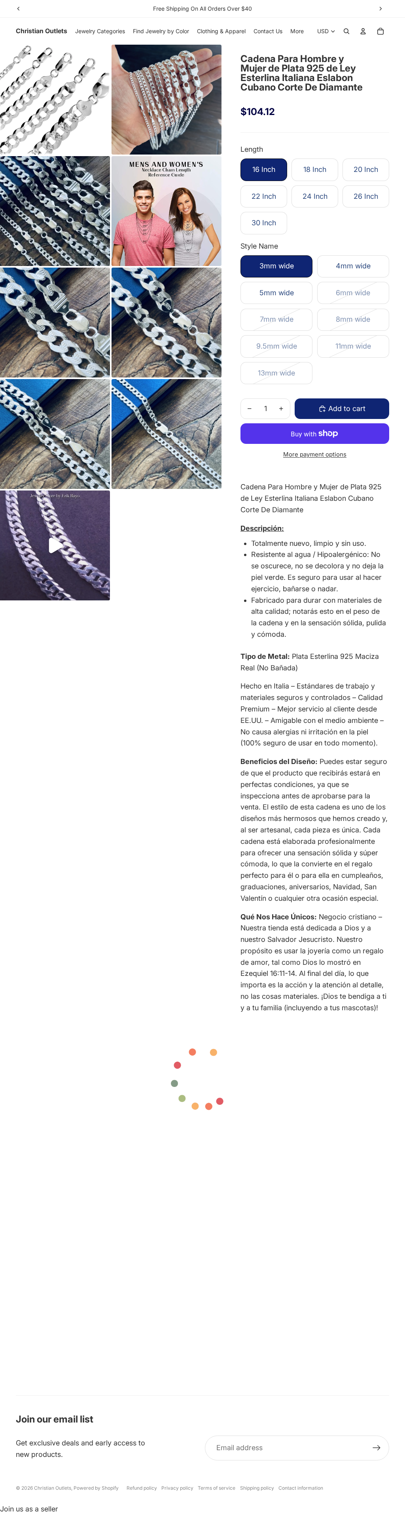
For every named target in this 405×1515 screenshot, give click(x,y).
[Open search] (346, 31)
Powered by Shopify (96, 1488)
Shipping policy (257, 1488)
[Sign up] (377, 1448)
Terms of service (216, 1488)
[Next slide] (380, 8)
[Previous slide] (18, 8)
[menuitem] (297, 31)
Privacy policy (177, 1488)
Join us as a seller (29, 1509)
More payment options (314, 454)
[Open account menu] (363, 31)
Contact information (300, 1488)
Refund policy (142, 1488)
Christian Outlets (52, 1488)
